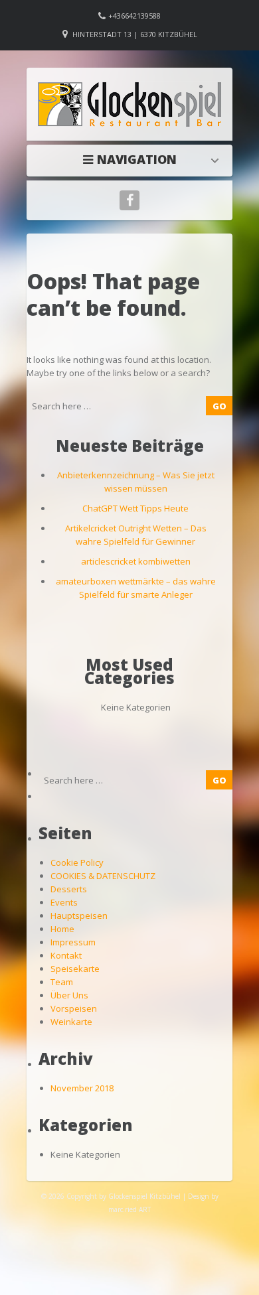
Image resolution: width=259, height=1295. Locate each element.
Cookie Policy (77, 862)
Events (64, 902)
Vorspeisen (73, 1008)
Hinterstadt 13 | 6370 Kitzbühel (134, 34)
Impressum (73, 942)
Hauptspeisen (79, 915)
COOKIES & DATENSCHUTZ (102, 876)
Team (61, 982)
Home (132, 159)
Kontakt (66, 955)
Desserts (68, 889)
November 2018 (82, 1088)
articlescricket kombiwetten (136, 561)
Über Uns (69, 995)
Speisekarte (75, 969)
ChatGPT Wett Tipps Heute (135, 508)
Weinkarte (71, 1022)
